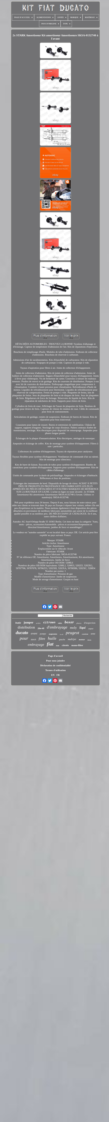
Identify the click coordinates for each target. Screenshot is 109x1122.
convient (85, 634)
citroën (65, 645)
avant (34, 633)
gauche (62, 639)
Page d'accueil (55, 656)
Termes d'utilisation (55, 670)
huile (52, 638)
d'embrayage (57, 627)
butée (18, 622)
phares (78, 623)
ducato (22, 632)
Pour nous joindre (55, 660)
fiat (50, 644)
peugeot (72, 632)
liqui (82, 627)
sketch (33, 639)
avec (93, 633)
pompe (43, 634)
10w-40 (41, 628)
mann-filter (77, 645)
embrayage (36, 645)
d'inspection (89, 623)
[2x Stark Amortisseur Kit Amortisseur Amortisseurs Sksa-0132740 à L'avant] (55, 50)
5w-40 (61, 634)
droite (89, 640)
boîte (57, 646)
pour (24, 638)
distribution (26, 627)
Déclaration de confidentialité (55, 665)
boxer (69, 622)
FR (58, 675)
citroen (49, 622)
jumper (28, 622)
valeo (60, 623)
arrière (38, 623)
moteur (82, 639)
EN (52, 675)
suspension (53, 634)
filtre (42, 639)
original (90, 628)
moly (73, 627)
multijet (72, 639)
